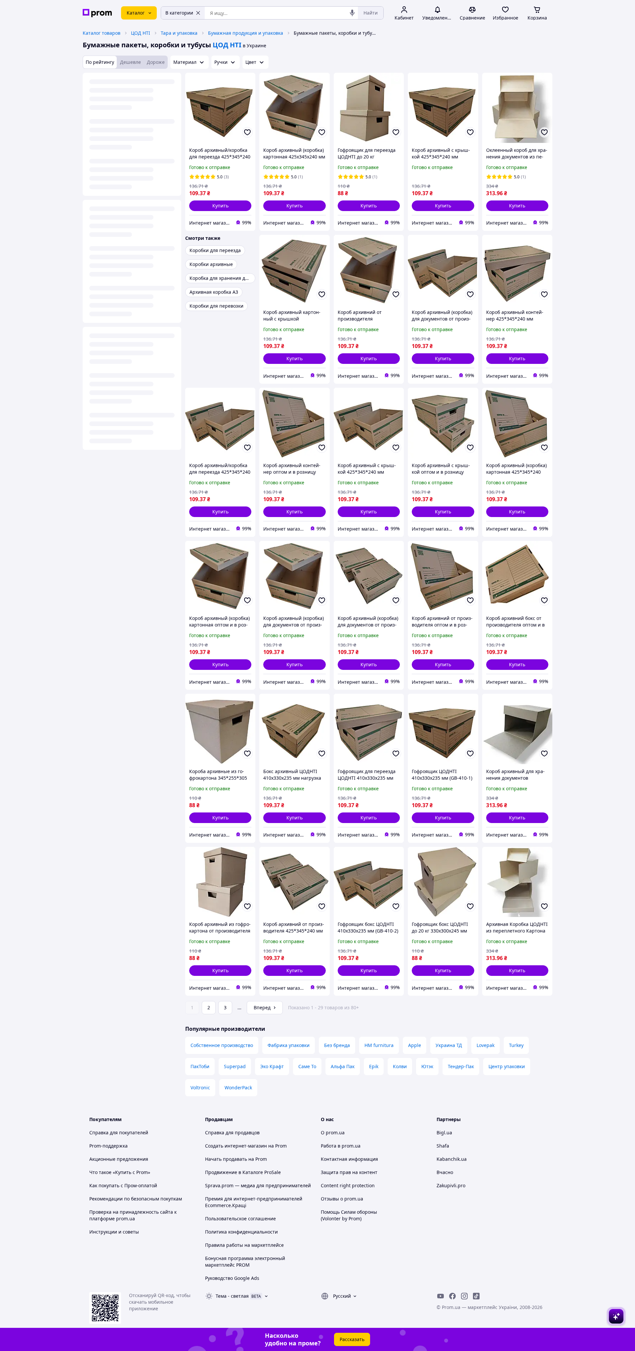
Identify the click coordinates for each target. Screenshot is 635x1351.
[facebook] (452, 1296)
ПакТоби (199, 1066)
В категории (179, 13)
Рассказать (352, 1339)
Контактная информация (349, 1159)
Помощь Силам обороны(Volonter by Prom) (349, 1215)
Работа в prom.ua (340, 1146)
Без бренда (337, 1045)
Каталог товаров (101, 33)
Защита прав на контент (349, 1172)
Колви (400, 1066)
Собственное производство (221, 1045)
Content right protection (348, 1185)
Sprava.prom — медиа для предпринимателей (258, 1185)
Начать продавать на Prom (236, 1159)
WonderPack (238, 1087)
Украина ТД (449, 1045)
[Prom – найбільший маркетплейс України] (97, 13)
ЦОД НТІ (140, 33)
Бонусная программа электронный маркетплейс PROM (245, 1261)
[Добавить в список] (247, 132)
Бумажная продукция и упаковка (245, 33)
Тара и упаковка (179, 33)
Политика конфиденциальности (241, 1232)
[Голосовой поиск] (352, 13)
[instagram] (464, 1296)
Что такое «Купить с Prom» (119, 1172)
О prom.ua (333, 1132)
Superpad (235, 1066)
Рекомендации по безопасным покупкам (135, 1199)
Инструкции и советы (114, 1232)
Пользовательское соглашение (240, 1218)
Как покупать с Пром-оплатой (123, 1185)
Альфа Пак (343, 1066)
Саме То (307, 1066)
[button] (220, 205)
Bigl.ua (444, 1132)
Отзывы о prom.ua (342, 1199)
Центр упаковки (506, 1066)
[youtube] (440, 1296)
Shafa (443, 1146)
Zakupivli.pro (451, 1185)
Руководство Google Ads (232, 1278)
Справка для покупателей (118, 1132)
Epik (373, 1066)
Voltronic (200, 1087)
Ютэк (427, 1066)
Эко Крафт (272, 1066)
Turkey (516, 1045)
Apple (414, 1045)
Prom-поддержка (108, 1146)
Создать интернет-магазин (236, 1146)
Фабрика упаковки (289, 1045)
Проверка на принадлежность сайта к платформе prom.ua (133, 1215)
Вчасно (445, 1172)
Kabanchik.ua (452, 1159)
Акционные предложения (118, 1159)
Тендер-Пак (461, 1066)
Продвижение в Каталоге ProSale (243, 1172)
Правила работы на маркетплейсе (244, 1245)
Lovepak (485, 1045)
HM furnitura (379, 1045)
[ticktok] (476, 1296)
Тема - (232, 1296)
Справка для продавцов (232, 1132)
